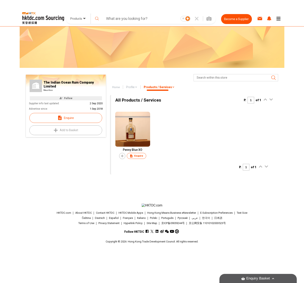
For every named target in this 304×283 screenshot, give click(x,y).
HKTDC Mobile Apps (130, 212)
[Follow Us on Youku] (177, 231)
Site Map (152, 223)
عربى (195, 217)
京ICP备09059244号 (173, 223)
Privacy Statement (109, 223)
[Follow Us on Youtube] (172, 231)
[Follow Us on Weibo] (162, 231)
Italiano (141, 217)
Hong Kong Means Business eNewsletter (171, 212)
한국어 (206, 217)
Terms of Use (86, 223)
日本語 (218, 217)
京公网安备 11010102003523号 (207, 223)
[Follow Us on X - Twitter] (152, 231)
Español (114, 217)
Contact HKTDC (105, 212)
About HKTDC (83, 212)
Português (167, 217)
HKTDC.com (64, 212)
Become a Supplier (236, 19)
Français (128, 217)
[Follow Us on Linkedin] (157, 231)
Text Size (242, 212)
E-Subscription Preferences (216, 212)
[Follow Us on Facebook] (147, 231)
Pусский (183, 217)
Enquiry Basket (258, 278)
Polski (153, 217)
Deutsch (100, 217)
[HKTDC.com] (152, 205)
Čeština (86, 217)
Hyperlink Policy (133, 223)
